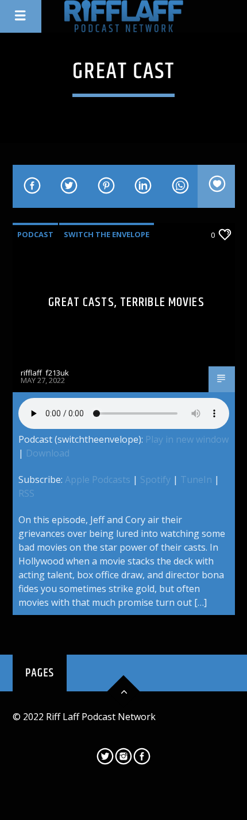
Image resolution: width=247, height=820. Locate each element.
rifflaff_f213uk (45, 373)
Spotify (155, 479)
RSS (26, 493)
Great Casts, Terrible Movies (126, 302)
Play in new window (187, 439)
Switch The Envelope (106, 234)
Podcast (35, 234)
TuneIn (196, 479)
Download (48, 453)
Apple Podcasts (97, 479)
